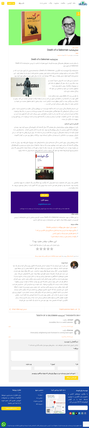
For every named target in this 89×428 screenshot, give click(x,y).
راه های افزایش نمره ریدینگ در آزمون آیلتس (64, 234)
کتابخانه (76, 47)
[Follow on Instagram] (82, 413)
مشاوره (56, 3)
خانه (74, 3)
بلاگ (50, 3)
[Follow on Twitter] (79, 413)
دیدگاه (76, 349)
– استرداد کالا (39, 404)
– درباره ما (40, 395)
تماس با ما (43, 3)
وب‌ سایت (29, 364)
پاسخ (10, 326)
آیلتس (70, 3)
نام (77, 364)
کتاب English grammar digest (68, 309)
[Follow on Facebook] (85, 413)
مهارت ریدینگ (38, 256)
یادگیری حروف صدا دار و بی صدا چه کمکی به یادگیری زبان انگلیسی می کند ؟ (55, 231)
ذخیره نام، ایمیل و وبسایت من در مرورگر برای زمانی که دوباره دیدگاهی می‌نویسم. (53, 374)
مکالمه (63, 3)
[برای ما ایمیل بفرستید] (76, 413)
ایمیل (53, 364)
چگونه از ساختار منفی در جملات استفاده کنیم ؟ (63, 237)
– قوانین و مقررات (38, 401)
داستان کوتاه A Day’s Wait (19, 309)
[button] (11, 3)
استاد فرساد (59, 55)
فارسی (22, 3)
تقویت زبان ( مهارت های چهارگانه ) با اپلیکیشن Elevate (61, 227)
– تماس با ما (39, 398)
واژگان (73, 47)
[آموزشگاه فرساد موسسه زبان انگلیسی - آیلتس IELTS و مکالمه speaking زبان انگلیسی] (83, 3)
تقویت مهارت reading (56, 256)
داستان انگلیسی (47, 256)
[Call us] (73, 413)
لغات (42, 256)
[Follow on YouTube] (70, 413)
